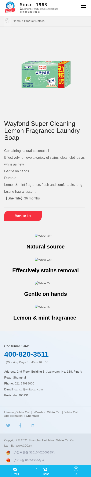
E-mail (15, 468)
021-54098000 (24, 383)
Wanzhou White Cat (47, 412)
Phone (45, 468)
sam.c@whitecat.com (28, 389)
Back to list (23, 216)
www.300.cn (24, 445)
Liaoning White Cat (17, 412)
